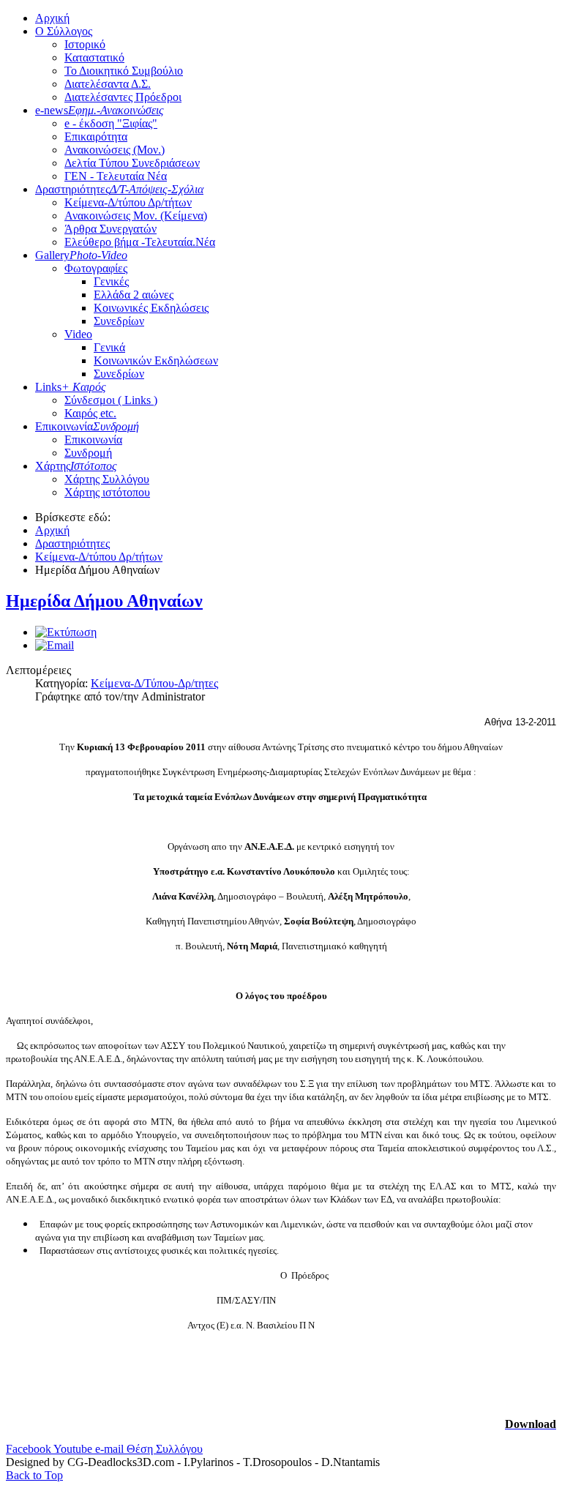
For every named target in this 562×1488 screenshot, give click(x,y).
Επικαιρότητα (95, 136)
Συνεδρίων (119, 321)
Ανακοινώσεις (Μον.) (114, 149)
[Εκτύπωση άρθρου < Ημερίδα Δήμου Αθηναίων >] (66, 632)
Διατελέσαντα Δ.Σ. (107, 84)
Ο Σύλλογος (63, 31)
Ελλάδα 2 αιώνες (133, 294)
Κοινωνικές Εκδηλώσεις (151, 308)
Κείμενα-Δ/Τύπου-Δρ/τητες (154, 683)
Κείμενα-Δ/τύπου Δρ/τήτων (128, 202)
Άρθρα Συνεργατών (110, 229)
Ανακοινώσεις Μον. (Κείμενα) (135, 215)
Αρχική (52, 18)
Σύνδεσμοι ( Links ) (110, 400)
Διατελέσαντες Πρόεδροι (122, 97)
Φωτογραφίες (95, 268)
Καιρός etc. (90, 413)
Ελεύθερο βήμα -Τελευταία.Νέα (139, 242)
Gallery (81, 255)
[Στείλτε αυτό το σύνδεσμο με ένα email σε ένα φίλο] (54, 645)
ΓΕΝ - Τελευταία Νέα (115, 176)
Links (70, 387)
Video (78, 334)
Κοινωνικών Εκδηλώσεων (156, 360)
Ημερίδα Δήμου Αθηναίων (104, 600)
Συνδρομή (88, 452)
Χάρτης (76, 466)
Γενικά (109, 347)
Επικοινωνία (87, 426)
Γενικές (111, 281)
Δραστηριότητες (119, 189)
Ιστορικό (84, 44)
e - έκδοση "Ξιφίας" (110, 123)
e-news (99, 110)
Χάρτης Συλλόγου (106, 479)
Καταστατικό (94, 57)
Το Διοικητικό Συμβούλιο (123, 70)
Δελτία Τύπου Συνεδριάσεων (132, 163)
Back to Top (34, 1475)
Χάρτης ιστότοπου (107, 492)
